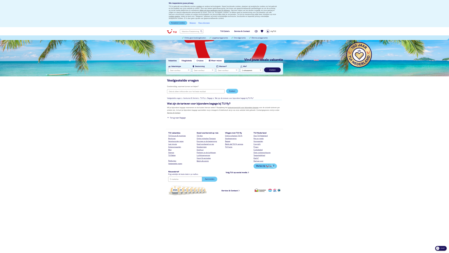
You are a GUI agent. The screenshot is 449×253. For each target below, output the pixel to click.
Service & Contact (173, 113)
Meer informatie (204, 23)
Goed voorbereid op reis (205, 144)
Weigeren (193, 23)
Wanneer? (223, 66)
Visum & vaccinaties (204, 158)
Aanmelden (209, 179)
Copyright (257, 144)
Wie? (245, 66)
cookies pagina (174, 16)
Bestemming (200, 66)
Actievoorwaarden (174, 147)
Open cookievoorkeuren (262, 152)
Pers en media (258, 138)
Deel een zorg (258, 161)
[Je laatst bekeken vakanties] (256, 31)
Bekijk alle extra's (203, 161)
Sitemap (171, 152)
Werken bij (260, 166)
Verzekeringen (202, 147)
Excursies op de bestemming (207, 141)
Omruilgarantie (240, 38)
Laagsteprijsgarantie (220, 38)
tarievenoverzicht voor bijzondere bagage (243, 107)
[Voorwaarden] (274, 190)
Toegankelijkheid (259, 155)
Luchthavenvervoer (203, 155)
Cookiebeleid (258, 150)
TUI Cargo (228, 147)
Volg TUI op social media (236, 172)
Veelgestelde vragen (174, 98)
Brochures (172, 138)
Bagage (209, 98)
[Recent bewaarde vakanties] (262, 31)
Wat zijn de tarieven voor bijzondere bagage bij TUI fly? (234, 98)
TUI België (172, 155)
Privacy (256, 147)
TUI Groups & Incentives (177, 136)
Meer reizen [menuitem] (216, 61)
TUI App (200, 136)
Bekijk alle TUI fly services (234, 144)
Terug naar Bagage (178, 118)
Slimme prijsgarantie (260, 38)
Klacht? (256, 158)
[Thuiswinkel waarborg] (260, 190)
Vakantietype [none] (176, 66)
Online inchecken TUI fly (233, 136)
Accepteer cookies (178, 23)
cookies (199, 6)
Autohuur (200, 150)
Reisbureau (172, 161)
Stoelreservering (230, 138)
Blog (169, 150)
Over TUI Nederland (260, 136)
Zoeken (272, 70)
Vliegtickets (186, 61)
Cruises (200, 61)
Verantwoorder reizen (176, 141)
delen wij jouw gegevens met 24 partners (215, 10)
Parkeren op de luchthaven (206, 152)
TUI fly (202, 98)
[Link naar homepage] (172, 31)
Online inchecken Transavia (206, 138)
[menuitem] (274, 31)
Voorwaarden (258, 141)
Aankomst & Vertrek (190, 98)
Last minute (172, 144)
